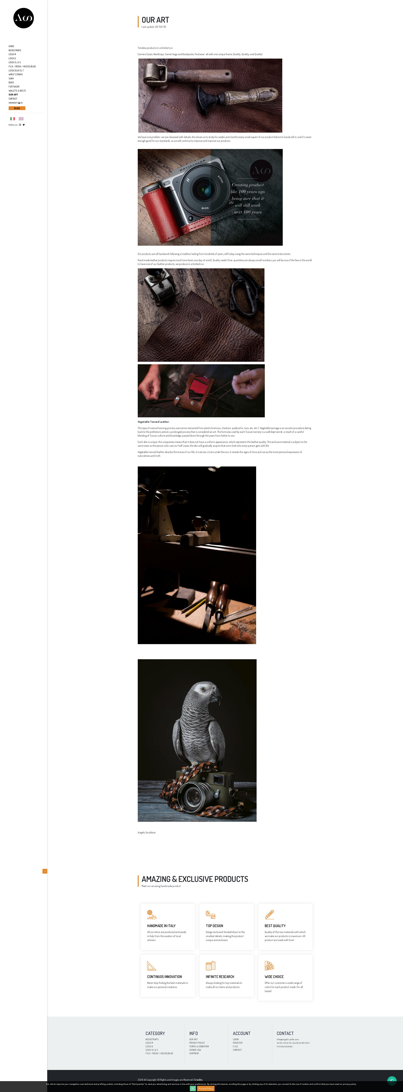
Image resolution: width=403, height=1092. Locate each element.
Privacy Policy (206, 1088)
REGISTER (237, 1042)
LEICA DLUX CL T (16, 70)
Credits (198, 1079)
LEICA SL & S (15, 62)
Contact (13, 98)
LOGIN (236, 1039)
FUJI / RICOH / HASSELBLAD (22, 66)
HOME (11, 46)
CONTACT (237, 1050)
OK (192, 1088)
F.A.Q (235, 1046)
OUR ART (193, 1039)
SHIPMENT (194, 1053)
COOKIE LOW (195, 1050)
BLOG (17, 108)
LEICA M (12, 54)
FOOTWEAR (14, 86)
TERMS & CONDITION (199, 1046)
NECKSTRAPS (15, 50)
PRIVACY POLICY (197, 1042)
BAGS (11, 82)
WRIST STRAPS (16, 74)
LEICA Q (12, 58)
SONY (11, 78)
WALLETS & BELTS (17, 90)
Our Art (13, 94)
